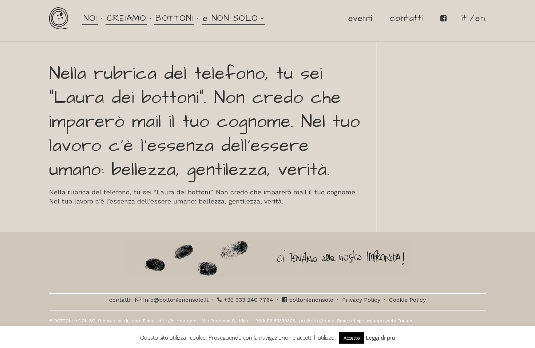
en (480, 18)
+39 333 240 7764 (247, 299)
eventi (360, 18)
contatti (406, 18)
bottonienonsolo (310, 299)
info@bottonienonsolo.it (175, 299)
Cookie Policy (407, 299)
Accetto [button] (352, 338)
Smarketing (349, 320)
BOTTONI (174, 18)
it (464, 18)
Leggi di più (380, 337)
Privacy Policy (361, 299)
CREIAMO (126, 18)
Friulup (404, 320)
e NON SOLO (230, 18)
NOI (90, 18)
